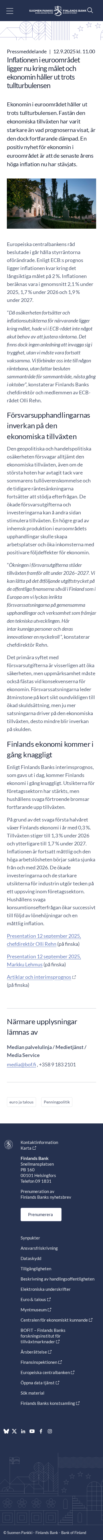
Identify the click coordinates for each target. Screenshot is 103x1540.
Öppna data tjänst (38, 1382)
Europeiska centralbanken (45, 1372)
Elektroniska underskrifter (46, 1289)
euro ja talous (21, 1101)
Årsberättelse (34, 1351)
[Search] (88, 10)
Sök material (32, 1392)
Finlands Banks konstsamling (48, 1403)
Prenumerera (40, 1214)
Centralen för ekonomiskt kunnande (54, 1319)
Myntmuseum (34, 1309)
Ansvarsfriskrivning (39, 1248)
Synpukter (30, 1237)
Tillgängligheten (36, 1268)
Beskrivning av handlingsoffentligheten (57, 1278)
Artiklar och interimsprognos (39, 977)
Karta (26, 1148)
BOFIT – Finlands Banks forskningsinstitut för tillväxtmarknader (43, 1336)
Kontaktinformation (39, 1142)
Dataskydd (31, 1258)
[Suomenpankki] (57, 10)
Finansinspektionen (39, 1362)
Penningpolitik (57, 1101)
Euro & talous (33, 1299)
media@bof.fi (21, 1064)
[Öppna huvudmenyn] (15, 11)
